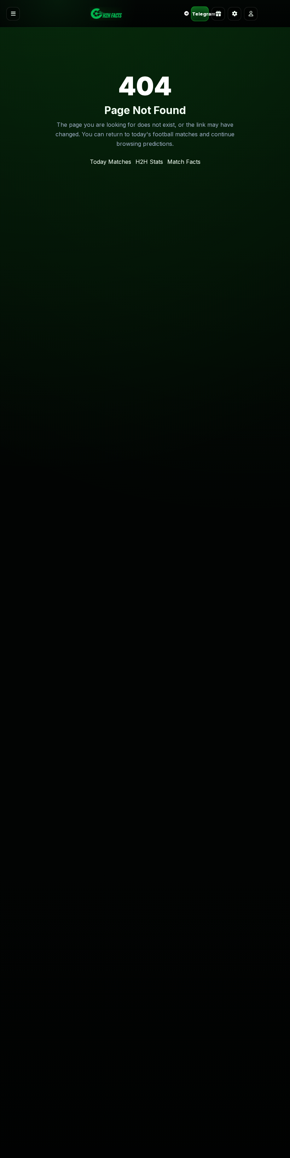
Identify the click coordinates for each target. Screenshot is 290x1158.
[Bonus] (218, 13)
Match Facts (184, 161)
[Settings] (234, 13)
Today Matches (110, 161)
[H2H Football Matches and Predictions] (106, 13)
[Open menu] (13, 13)
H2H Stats (149, 161)
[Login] (250, 13)
